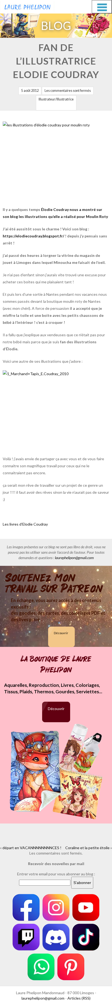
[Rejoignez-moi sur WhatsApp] (41, 966)
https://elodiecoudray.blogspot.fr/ (33, 236)
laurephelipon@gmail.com (74, 557)
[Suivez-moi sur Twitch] (26, 937)
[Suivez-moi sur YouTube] (85, 907)
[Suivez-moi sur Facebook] (26, 907)
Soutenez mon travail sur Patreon (54, 583)
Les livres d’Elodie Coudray (25, 524)
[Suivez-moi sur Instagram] (56, 907)
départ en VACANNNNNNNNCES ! (31, 847)
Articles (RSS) (79, 998)
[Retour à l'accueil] (27, 6)
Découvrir (61, 633)
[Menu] (102, 7)
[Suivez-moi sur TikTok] (85, 937)
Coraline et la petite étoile (87, 847)
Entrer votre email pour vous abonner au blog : (56, 874)
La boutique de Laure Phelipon (56, 664)
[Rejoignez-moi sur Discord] (56, 937)
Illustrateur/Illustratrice (56, 99)
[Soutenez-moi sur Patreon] (71, 966)
